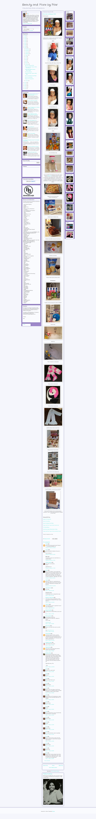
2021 (25, 43)
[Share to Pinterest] (56, 538)
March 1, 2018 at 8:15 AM (50, 595)
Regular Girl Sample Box (47, 519)
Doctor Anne (48, 625)
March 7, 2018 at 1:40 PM (50, 715)
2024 (25, 38)
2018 (25, 47)
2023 (25, 40)
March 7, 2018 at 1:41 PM (50, 724)
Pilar (46, 668)
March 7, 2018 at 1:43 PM (50, 741)
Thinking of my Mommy (47, 773)
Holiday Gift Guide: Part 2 (32, 152)
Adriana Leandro (48, 562)
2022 (25, 41)
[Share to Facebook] (55, 538)
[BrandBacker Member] (28, 196)
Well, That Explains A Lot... (32, 120)
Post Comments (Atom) (55, 771)
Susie (47, 570)
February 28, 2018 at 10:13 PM (51, 585)
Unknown (47, 604)
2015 (25, 85)
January (26, 80)
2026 (25, 35)
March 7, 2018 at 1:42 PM (50, 734)
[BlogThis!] (53, 538)
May (26, 59)
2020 (25, 44)
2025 (25, 37)
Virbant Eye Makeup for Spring (33, 146)
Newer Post (45, 765)
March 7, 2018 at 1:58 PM (50, 750)
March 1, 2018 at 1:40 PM (50, 613)
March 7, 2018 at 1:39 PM (50, 699)
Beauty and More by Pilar (40, 5)
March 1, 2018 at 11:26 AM (50, 602)
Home (53, 765)
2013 (25, 88)
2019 (25, 46)
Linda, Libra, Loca (51, 630)
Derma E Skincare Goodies (32, 100)
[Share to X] (54, 538)
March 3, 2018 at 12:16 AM (50, 640)
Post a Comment (47, 760)
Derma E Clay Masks (46, 521)
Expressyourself (48, 622)
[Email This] (52, 538)
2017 (25, 82)
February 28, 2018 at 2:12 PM (50, 554)
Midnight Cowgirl (49, 642)
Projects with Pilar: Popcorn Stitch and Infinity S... (31, 67)
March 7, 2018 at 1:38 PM (50, 692)
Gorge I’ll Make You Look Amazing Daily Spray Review (33, 114)
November (27, 50)
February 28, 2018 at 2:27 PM (50, 560)
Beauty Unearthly (48, 610)
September (27, 53)
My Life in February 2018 (29, 65)
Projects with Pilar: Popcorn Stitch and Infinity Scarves (52, 531)
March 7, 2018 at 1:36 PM (50, 681)
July (26, 56)
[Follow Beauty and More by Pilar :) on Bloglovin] (31, 181)
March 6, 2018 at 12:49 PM (50, 666)
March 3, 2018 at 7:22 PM (50, 645)
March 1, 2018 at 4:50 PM (50, 623)
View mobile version (53, 767)
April (26, 61)
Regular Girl (49, 175)
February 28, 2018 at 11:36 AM (51, 547)
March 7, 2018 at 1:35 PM (50, 671)
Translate (31, 30)
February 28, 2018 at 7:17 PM (50, 568)
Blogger (53, 811)
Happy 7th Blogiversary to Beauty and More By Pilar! (33, 108)
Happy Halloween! (31, 126)
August (26, 55)
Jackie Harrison (48, 587)
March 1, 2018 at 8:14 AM (50, 590)
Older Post (61, 765)
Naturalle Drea (48, 647)
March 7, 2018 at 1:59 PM (50, 758)
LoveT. (47, 549)
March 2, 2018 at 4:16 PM (50, 631)
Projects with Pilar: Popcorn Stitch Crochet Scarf (51, 525)
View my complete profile (27, 23)
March (26, 62)
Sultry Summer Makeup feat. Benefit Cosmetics (33, 95)
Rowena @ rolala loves (50, 597)
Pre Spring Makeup (46, 527)
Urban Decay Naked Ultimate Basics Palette (50, 529)
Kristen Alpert (48, 633)
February (27, 64)
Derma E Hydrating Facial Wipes (48, 523)
